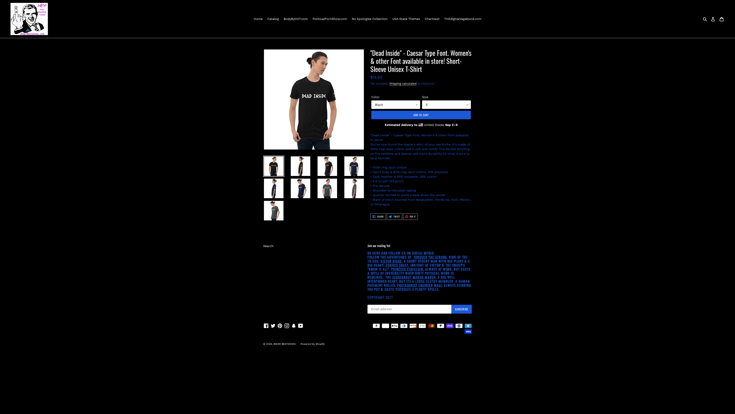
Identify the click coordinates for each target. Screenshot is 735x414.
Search (268, 246)
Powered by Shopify (313, 344)
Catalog (273, 19)
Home (258, 19)
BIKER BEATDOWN (285, 344)
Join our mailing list (379, 246)
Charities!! (432, 19)
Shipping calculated (402, 83)
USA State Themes (406, 19)
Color (375, 97)
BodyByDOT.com (296, 19)
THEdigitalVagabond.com (462, 19)
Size (425, 97)
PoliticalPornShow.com (330, 19)
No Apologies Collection (370, 19)
